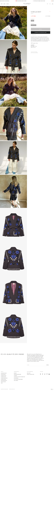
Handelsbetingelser (17, 374)
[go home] (27, 4)
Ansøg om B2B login (30, 374)
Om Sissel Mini (3, 374)
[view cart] (52, 4)
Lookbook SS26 (3, 379)
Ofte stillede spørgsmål (18, 379)
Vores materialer (4, 380)
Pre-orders (16, 380)
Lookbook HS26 (3, 376)
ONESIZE (32, 20)
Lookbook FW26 (3, 375)
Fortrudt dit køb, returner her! (19, 376)
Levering (15, 375)
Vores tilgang (3, 381)
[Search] (50, 4)
